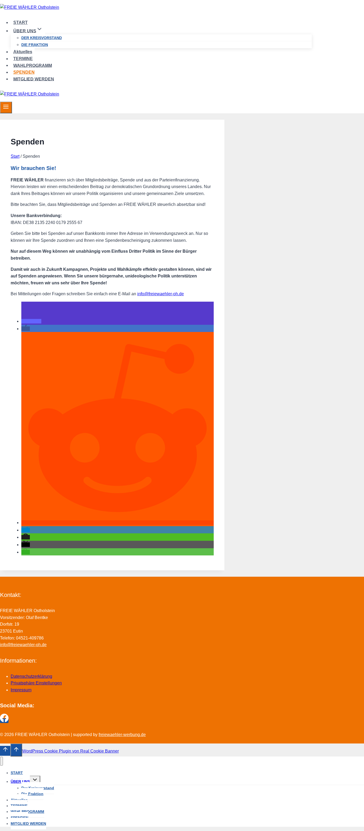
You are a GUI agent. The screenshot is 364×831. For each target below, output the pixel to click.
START (20, 22)
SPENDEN (24, 72)
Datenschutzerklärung (31, 676)
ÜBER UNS (20, 781)
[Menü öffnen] (6, 107)
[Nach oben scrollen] (5, 750)
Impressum (21, 690)
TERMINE (23, 58)
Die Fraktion (34, 45)
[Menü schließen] (1, 761)
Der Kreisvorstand (41, 38)
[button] (31, 321)
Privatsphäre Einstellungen (36, 683)
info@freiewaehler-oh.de (160, 294)
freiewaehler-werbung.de (122, 734)
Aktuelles (22, 51)
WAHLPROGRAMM (32, 65)
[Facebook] (4, 720)
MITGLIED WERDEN (33, 79)
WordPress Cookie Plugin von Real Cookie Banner (70, 751)
